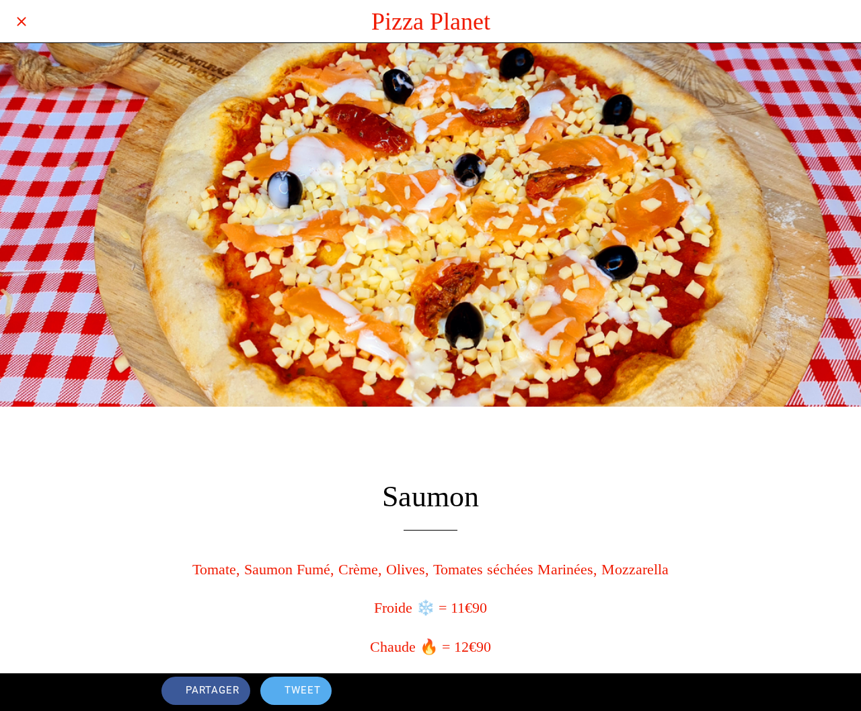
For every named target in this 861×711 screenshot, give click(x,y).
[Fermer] (21, 21)
